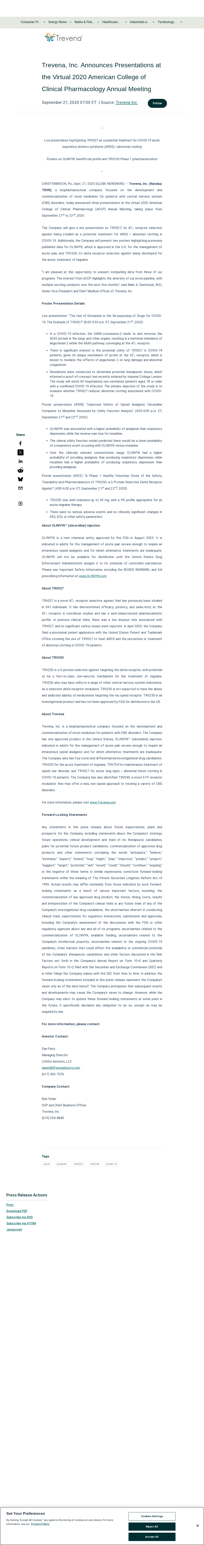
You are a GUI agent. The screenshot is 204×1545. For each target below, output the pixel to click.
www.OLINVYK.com (93, 576)
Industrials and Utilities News (140, 22)
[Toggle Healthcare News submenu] (126, 22)
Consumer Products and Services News (31, 22)
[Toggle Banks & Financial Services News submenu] (98, 22)
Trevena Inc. (127, 102)
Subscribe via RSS (19, 1217)
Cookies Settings (152, 1516)
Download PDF (16, 1211)
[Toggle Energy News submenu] (71, 22)
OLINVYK (62, 1164)
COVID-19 (111, 1164)
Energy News (57, 22)
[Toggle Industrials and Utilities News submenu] (154, 22)
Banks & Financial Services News (84, 22)
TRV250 (94, 1164)
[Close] (197, 1525)
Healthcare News (112, 22)
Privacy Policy (40, 1524)
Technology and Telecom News (168, 22)
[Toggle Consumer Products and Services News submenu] (44, 22)
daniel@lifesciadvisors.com (61, 1068)
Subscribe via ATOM (21, 1223)
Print (10, 1205)
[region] (102, 1526)
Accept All (152, 1536)
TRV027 (78, 1164)
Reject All (152, 1526)
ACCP (47, 1164)
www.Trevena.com (103, 802)
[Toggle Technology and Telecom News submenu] (181, 22)
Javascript (14, 1229)
